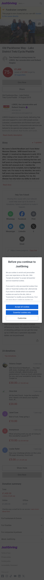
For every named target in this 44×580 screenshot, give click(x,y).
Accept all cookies (22, 307)
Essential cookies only (22, 312)
